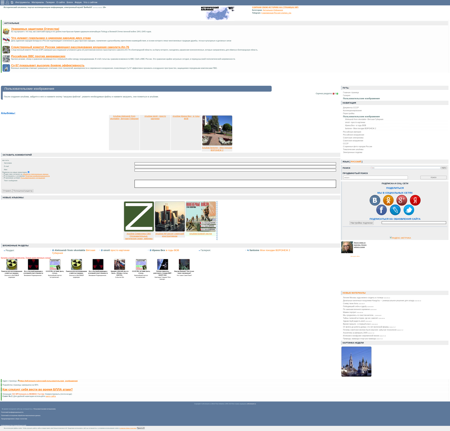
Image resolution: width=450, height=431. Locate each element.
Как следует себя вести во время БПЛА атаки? (37, 389)
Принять (140, 428)
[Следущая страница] (217, 220)
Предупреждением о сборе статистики (14, 419)
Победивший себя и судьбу (358, 306)
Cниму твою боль (354, 303)
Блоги (70, 2)
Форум (78, 2)
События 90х (119, 277)
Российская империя (352, 132)
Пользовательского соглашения (33, 178)
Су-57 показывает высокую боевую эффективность (47, 65)
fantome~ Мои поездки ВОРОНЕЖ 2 (360, 128)
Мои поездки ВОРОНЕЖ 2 (275, 250)
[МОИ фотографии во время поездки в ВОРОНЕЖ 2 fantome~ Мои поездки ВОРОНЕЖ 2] (217, 145)
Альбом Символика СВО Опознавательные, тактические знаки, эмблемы (139, 236)
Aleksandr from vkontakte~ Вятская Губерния (364, 119)
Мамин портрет (353, 312)
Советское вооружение (353, 141)
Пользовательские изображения (361, 116)
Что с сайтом (90, 2)
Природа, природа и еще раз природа (363, 339)
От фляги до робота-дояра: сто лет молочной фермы (369, 327)
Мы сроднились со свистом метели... (362, 315)
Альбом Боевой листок (200, 234)
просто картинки (120, 250)
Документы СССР (351, 107)
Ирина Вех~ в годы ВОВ (355, 125)
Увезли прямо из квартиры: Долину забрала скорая (360, 245)
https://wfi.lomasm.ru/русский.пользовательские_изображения (49, 381)
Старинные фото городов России (357, 146)
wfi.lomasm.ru (251, 404)
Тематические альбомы (353, 149)
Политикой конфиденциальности (12, 412)
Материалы (38, 2)
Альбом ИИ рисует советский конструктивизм (170, 235)
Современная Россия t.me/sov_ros (276, 13)
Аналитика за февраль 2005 (358, 333)
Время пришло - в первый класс (360, 324)
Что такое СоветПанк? (184, 275)
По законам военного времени (360, 309)
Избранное (278, 10)
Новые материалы (354, 293)
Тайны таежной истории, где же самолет (364, 318)
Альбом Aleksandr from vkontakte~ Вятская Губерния (124, 117)
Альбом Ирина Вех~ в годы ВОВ (186, 117)
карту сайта (51, 396)
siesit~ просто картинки (355, 122)
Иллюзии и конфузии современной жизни (364, 336)
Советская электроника (353, 138)
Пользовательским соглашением (44, 409)
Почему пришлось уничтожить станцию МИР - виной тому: (162, 273)
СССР (346, 143)
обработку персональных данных (35, 174)
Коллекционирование (352, 110)
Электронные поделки (352, 152)
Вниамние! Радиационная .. (33, 275)
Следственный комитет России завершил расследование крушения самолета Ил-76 (70, 47)
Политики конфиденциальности (37, 176)
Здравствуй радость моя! (357, 321)
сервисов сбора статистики (128, 428)
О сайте (60, 2)
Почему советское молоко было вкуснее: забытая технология (373, 330)
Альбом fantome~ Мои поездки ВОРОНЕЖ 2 (217, 149)
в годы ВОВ (172, 250)
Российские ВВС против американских (38, 56)
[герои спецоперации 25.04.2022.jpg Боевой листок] (201, 231)
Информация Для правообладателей (13, 425)
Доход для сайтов (355, 256)
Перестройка (348, 113)
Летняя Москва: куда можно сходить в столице (366, 298)
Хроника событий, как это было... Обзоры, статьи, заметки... (119, 273)
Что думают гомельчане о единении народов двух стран (51, 37)
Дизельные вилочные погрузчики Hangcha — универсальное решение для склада (382, 300)
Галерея (50, 2)
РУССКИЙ (356, 161)
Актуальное (268, 10)
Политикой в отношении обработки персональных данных (20, 415)
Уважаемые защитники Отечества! (35, 28)
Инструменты (22, 2)
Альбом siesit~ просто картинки (155, 117)
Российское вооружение (353, 135)
